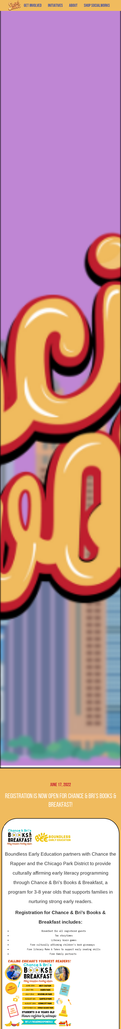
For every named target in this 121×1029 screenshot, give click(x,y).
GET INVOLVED (33, 5)
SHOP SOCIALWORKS (97, 5)
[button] (55, 5)
